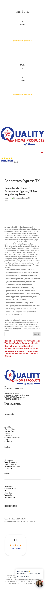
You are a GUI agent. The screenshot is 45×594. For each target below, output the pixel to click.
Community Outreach (12, 437)
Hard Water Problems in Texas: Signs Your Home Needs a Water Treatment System (21, 353)
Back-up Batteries (10, 464)
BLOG (16, 162)
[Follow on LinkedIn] (34, 51)
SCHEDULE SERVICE (22, 40)
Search (36, 334)
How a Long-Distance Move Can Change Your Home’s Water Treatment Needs (22, 342)
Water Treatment (10, 462)
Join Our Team (9, 431)
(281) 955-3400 (16, 399)
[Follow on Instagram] (25, 51)
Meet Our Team (9, 429)
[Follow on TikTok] (20, 51)
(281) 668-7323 (20, 397)
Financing (8, 493)
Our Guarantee (9, 497)
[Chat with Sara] (39, 583)
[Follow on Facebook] (11, 51)
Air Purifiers (8, 468)
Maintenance (9, 491)
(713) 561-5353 (25, 12)
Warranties (8, 495)
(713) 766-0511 (24, 395)
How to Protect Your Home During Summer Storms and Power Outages (21, 347)
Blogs (6, 439)
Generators (8, 460)
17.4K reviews (15, 548)
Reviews (7, 433)
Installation (8, 486)
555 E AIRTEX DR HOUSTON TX (15, 388)
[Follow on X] (15, 51)
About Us (7, 427)
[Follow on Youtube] (29, 51)
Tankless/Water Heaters (12, 466)
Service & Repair (10, 489)
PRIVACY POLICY (10, 581)
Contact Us (8, 442)
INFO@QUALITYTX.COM (12, 404)
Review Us (8, 435)
